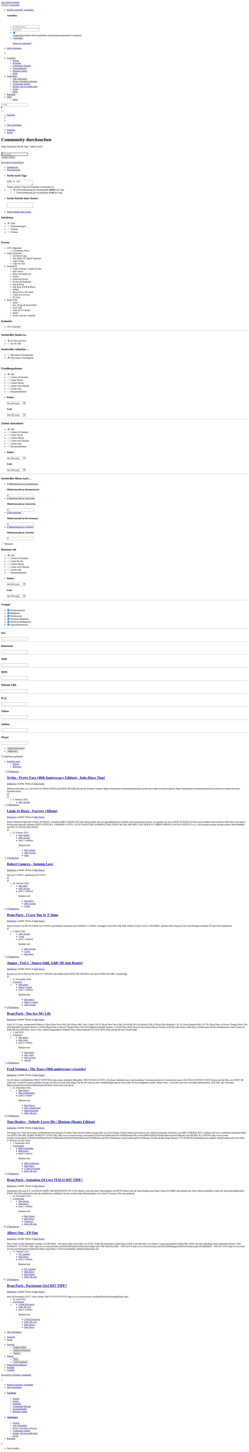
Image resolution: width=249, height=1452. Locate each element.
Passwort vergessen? (22, 43)
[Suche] (2, 110)
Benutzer (9, 544)
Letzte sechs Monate (20, 386)
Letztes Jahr (16, 389)
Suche (15, 89)
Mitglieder (15, 613)
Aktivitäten (12, 76)
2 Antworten (18, 1146)
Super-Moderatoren (19, 625)
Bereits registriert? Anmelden (20, 10)
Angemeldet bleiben (22, 35)
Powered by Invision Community (16, 1375)
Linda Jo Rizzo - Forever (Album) (32, 811)
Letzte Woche (17, 380)
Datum (16, 764)
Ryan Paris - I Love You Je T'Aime (32, 915)
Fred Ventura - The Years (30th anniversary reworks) (46, 1069)
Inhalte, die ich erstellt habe (25, 86)
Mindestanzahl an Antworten (21, 498)
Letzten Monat (17, 383)
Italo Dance (39, 784)
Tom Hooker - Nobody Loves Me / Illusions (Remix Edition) (51, 1122)
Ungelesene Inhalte (21, 84)
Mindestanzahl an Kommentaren (22, 484)
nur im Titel (16, 343)
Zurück (16, 1398)
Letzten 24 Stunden (19, 377)
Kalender (17, 63)
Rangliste (11, 94)
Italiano (17, 1353)
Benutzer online (20, 71)
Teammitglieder (20, 68)
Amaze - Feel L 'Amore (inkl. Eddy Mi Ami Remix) (45, 963)
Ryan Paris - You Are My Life (29, 1013)
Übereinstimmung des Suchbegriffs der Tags (40, 190)
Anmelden (18, 38)
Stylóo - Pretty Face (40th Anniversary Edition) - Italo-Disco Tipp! (56, 777)
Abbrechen (12, 751)
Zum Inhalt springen (10, 2)
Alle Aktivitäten (20, 79)
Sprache (10, 1344)
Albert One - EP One (22, 1233)
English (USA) (20, 1347)
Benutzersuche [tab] (13, 170)
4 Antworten (18, 1302)
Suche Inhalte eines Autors (19, 212)
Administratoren (17, 610)
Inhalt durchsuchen (16, 748)
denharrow (12, 784)
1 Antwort (17, 982)
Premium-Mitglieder (19, 619)
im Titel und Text (18, 341)
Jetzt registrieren (14, 48)
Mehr (15, 73)
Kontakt (10, 1367)
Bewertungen (14, 512)
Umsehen (11, 58)
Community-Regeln (22, 66)
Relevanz (17, 766)
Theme (10, 1356)
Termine (14, 232)
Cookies (10, 1370)
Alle (12, 374)
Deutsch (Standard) (22, 1350)
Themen (14, 229)
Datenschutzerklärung (17, 1365)
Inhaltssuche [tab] (12, 167)
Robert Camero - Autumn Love (30, 864)
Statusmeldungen (18, 226)
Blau (16, 1359)
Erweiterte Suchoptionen (12, 162)
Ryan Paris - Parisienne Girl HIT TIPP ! (37, 1286)
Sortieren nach (13, 761)
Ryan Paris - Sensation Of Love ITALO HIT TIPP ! (45, 1180)
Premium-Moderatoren (20, 622)
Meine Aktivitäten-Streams (25, 81)
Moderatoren (16, 616)
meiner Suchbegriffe (22, 355)
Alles (12, 223)
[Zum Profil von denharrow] (13, 771)
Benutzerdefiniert (18, 391)
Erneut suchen (8, 157)
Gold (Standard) (20, 1362)
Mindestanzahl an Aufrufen (20, 527)
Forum (16, 60)
